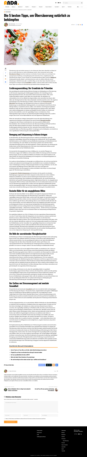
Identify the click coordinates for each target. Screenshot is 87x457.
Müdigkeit (53, 77)
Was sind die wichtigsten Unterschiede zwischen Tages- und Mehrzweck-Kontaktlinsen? (28, 359)
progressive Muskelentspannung (20, 173)
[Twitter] (57, 3)
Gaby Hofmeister (11, 23)
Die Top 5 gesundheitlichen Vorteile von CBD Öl (20, 355)
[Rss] (60, 3)
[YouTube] (59, 3)
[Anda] (11, 3)
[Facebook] (55, 3)
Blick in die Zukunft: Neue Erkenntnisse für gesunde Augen (22, 357)
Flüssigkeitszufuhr (45, 120)
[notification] (75, 6)
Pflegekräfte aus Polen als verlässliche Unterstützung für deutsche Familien (26, 352)
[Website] (57, 371)
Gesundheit (8, 11)
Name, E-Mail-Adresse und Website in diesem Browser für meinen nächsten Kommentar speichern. (26, 418)
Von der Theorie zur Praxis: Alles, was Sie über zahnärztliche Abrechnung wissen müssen (28, 350)
